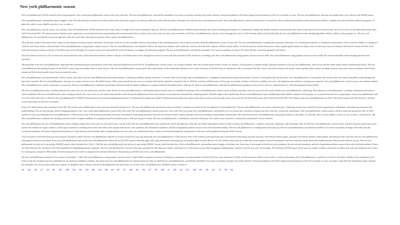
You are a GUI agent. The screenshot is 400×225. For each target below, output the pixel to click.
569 (156, 169)
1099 (162, 169)
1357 (213, 169)
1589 (67, 169)
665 (80, 169)
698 (137, 169)
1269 (194, 169)
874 (201, 169)
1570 (99, 169)
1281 (29, 169)
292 (35, 169)
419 (181, 169)
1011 (74, 169)
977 (150, 169)
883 (93, 169)
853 (118, 169)
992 (226, 169)
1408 (130, 169)
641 (232, 169)
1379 (174, 169)
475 (124, 169)
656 (23, 169)
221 (48, 169)
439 (112, 169)
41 (168, 169)
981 (54, 169)
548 (207, 169)
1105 (86, 169)
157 (220, 169)
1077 (187, 169)
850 (106, 169)
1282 (60, 169)
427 (42, 169)
